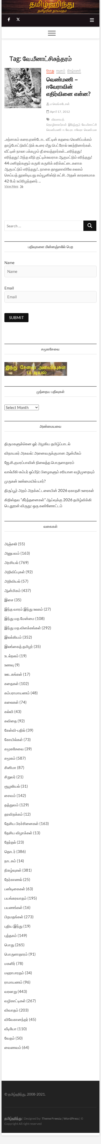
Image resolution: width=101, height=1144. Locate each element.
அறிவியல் (12, 581)
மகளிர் (9, 963)
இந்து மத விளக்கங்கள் (22, 627)
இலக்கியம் (13, 637)
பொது (50, 70)
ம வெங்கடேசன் (59, 104)
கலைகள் (11, 702)
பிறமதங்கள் (13, 916)
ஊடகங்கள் (13, 674)
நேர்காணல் (13, 879)
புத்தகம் (10, 935)
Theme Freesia (51, 1118)
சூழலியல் (12, 786)
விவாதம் (11, 1010)
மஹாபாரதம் (14, 972)
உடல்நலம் (11, 655)
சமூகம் (60, 70)
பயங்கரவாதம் (15, 898)
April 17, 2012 (59, 112)
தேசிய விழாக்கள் (18, 832)
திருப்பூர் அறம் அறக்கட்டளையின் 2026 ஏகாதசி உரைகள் (49, 490)
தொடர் (10, 851)
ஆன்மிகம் (12, 590)
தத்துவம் (11, 804)
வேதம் (9, 1038)
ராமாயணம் (13, 982)
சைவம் (10, 795)
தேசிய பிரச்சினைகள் (21, 823)
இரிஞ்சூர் (74, 124)
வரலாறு (10, 991)
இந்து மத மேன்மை (19, 618)
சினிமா (10, 767)
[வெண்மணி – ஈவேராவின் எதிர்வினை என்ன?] (22, 88)
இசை (8, 599)
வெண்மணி (91, 130)
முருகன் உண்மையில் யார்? (25, 481)
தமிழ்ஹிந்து (13, 1118)
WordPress (71, 1118)
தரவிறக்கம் (13, 814)
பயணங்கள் (13, 907)
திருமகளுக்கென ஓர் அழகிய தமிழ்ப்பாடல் (37, 443)
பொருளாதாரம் (16, 954)
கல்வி (8, 711)
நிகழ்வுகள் (74, 70)
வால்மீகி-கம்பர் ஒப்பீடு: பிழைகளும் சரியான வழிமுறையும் (49, 471)
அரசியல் (11, 562)
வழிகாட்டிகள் (15, 1000)
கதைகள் (11, 683)
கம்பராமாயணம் (17, 692)
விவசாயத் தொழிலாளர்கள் (56, 121)
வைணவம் (12, 1047)
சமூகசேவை (14, 748)
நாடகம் (10, 860)
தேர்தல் (10, 842)
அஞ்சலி (10, 543)
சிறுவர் (10, 776)
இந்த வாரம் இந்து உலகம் (23, 609)
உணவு (9, 664)
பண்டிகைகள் (14, 888)
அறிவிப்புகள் (14, 571)
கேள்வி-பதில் (14, 730)
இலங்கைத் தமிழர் (18, 646)
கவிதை (10, 720)
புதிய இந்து (13, 926)
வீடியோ (10, 1028)
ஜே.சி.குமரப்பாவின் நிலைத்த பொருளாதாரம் (39, 462)
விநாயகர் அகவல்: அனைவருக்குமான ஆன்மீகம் (42, 453)
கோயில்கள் (13, 739)
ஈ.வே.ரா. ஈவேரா (73, 130)
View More (18, 186)
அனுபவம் (12, 553)
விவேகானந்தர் (16, 1019)
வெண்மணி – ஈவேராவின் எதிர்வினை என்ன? (68, 86)
